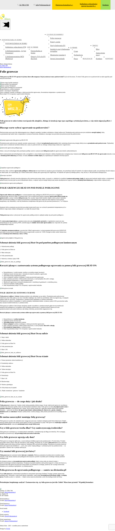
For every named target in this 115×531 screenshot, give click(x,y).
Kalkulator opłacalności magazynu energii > (88, 5)
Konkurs (106, 5)
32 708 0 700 (4, 65)
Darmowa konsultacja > (64, 5)
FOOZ (8, 528)
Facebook (6, 511)
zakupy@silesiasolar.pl (10, 521)
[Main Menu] (5, 24)
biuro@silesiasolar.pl (10, 505)
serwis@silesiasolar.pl (10, 516)
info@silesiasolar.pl (5, 67)
